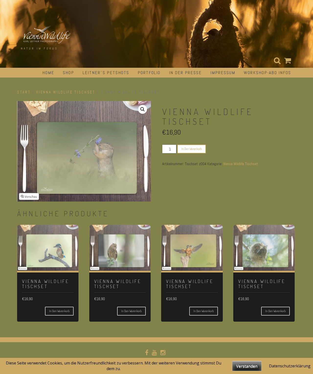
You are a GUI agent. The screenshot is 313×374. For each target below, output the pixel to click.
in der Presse (185, 72)
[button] (142, 109)
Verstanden (246, 366)
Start (24, 92)
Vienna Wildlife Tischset (65, 92)
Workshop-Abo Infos (267, 72)
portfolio (149, 72)
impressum (222, 72)
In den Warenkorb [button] (59, 311)
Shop (68, 72)
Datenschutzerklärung (290, 366)
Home (48, 72)
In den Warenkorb (191, 149)
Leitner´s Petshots (106, 72)
